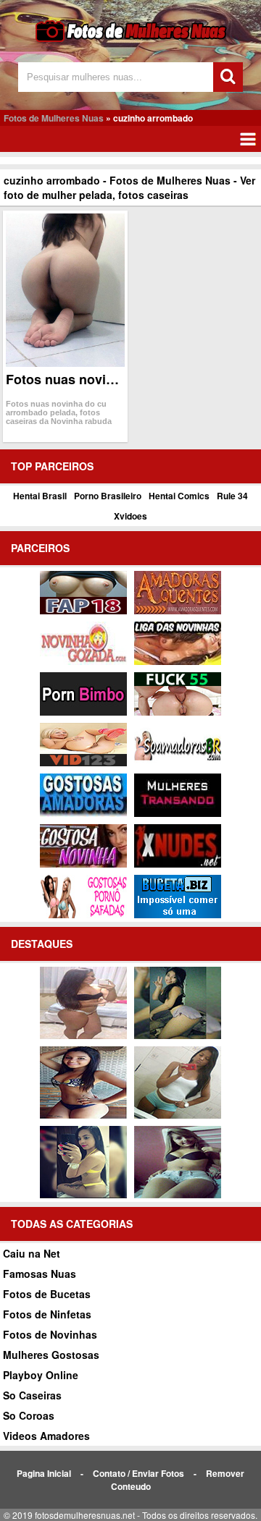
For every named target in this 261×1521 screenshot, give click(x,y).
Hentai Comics (179, 495)
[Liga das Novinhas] (177, 661)
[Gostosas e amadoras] (83, 813)
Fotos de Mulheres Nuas (54, 117)
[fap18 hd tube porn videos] (83, 610)
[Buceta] (177, 914)
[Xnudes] (177, 863)
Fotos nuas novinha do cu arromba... (120, 379)
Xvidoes (130, 515)
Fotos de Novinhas (50, 1334)
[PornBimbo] (83, 712)
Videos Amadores (46, 1435)
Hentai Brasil (40, 495)
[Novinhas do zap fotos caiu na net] (177, 1115)
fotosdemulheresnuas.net (85, 1515)
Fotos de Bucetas (47, 1294)
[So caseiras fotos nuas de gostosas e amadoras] (83, 1115)
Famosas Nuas (39, 1273)
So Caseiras (32, 1395)
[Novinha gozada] (83, 661)
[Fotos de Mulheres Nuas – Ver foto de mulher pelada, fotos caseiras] (131, 40)
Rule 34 (232, 495)
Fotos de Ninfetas (47, 1314)
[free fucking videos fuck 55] (177, 712)
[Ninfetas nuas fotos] (83, 1194)
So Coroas (28, 1415)
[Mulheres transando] (177, 813)
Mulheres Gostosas (51, 1354)
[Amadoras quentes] (177, 610)
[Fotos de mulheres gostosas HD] (83, 1035)
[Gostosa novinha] (83, 863)
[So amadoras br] (177, 762)
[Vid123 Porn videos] (83, 762)
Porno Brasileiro (107, 495)
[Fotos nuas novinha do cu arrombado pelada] (65, 290)
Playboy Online (40, 1375)
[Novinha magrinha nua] (177, 1035)
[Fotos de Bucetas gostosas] (177, 1194)
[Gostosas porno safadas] (83, 914)
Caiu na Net (31, 1253)
